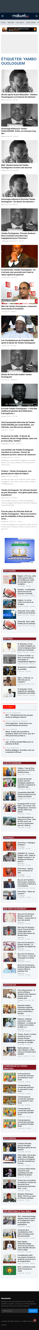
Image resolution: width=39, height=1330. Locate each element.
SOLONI (3, 136)
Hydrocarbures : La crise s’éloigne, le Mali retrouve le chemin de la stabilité (27, 1051)
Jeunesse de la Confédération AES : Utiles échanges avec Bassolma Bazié (26, 1233)
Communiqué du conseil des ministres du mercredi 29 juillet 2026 (26, 1111)
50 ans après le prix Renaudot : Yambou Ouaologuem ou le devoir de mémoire (19, 95)
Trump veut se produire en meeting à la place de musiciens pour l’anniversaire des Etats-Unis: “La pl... (27, 1184)
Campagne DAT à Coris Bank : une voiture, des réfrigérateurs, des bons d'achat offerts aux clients (27, 808)
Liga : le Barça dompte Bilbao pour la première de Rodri (19, 743)
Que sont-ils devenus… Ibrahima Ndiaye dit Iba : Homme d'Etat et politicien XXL (27, 968)
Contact (3, 1325)
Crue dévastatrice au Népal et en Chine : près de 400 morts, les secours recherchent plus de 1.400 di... (27, 821)
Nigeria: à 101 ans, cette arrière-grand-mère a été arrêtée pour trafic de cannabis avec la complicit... (27, 580)
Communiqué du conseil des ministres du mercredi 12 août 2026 (26, 1088)
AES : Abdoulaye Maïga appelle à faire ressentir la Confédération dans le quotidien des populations (27, 1220)
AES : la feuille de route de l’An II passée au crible (26, 1269)
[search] (36, 16)
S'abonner (33, 1311)
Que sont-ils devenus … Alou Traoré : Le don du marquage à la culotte (27, 956)
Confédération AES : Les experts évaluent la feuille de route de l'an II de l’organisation (27, 1258)
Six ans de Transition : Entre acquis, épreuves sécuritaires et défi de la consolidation (27, 883)
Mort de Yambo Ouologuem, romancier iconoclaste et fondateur (19, 307)
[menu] (2, 16)
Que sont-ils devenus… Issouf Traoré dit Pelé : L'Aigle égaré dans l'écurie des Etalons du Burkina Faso (26, 931)
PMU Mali (11, 22)
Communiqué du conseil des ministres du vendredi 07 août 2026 (26, 1100)
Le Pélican (20, 684)
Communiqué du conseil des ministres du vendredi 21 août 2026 (26, 1077)
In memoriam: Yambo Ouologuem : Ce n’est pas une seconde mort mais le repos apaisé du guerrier (18, 272)
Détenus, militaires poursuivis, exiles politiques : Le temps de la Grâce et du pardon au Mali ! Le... (27, 1023)
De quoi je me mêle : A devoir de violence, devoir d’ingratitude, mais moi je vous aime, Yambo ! (19, 438)
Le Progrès (4, 457)
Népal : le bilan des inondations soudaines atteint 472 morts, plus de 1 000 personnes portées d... (20, 734)
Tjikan (2, 204)
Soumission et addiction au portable (27, 668)
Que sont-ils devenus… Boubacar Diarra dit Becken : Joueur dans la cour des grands (27, 917)
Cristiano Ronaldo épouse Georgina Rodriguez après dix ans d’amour (27, 1146)
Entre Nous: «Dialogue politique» (26, 844)
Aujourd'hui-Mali (22, 863)
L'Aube (3, 100)
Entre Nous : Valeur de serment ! (26, 893)
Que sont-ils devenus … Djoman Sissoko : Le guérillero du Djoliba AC (27, 944)
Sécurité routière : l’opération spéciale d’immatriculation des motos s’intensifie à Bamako (26, 1009)
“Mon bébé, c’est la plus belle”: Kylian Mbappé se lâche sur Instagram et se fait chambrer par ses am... (27, 1159)
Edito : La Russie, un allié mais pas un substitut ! (25, 680)
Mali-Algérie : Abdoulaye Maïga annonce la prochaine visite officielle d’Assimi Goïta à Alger (26, 1246)
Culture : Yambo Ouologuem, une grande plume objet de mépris (16, 472)
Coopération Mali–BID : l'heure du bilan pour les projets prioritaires (27, 794)
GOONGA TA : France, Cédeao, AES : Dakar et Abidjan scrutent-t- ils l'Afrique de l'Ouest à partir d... (26, 857)
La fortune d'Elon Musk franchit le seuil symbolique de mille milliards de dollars (26, 1172)
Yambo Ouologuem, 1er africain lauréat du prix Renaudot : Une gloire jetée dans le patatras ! (19, 492)
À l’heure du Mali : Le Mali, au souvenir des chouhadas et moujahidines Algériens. (27, 659)
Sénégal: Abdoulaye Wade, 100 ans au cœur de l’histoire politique (27, 1196)
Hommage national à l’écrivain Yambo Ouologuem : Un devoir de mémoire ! (18, 200)
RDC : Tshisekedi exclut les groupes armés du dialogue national (19, 716)
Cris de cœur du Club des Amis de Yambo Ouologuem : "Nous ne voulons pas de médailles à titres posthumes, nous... (18, 515)
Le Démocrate (4, 241)
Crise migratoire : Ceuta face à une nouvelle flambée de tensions (18, 724)
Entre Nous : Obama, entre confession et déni (25, 871)
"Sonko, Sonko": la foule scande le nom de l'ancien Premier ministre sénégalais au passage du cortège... (27, 1038)
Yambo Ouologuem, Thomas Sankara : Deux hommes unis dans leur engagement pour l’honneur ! (18, 235)
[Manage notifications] (34, 1320)
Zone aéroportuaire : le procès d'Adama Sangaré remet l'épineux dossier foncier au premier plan (27, 994)
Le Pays (3, 170)
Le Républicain (5, 443)
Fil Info (3, 22)
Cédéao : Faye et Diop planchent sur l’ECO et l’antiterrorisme (26, 770)
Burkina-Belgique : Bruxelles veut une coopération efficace (19, 751)
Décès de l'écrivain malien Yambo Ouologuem (16, 375)
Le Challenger (21, 847)
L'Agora (3, 476)
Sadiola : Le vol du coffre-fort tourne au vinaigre (26, 602)
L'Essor (19, 595)
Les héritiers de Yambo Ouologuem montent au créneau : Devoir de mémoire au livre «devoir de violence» (18, 452)
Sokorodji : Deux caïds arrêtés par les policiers (26, 612)
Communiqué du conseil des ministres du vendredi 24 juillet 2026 (26, 1123)
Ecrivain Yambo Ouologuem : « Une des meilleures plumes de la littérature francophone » (19, 411)
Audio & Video (31, 22)
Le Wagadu (20, 798)
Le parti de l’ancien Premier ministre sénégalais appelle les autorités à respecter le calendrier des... (26, 783)
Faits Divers (20, 22)
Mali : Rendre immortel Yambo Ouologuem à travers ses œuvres (16, 166)
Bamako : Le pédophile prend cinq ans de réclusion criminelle (26, 591)
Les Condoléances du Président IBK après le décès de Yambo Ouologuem (18, 341)
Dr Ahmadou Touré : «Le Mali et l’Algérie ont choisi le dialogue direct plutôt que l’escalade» (27, 647)
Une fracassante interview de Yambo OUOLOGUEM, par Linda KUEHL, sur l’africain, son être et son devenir (18, 424)
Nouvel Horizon (5, 521)
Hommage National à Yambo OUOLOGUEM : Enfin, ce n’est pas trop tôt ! (18, 131)
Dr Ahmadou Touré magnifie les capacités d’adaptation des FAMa (26, 691)
